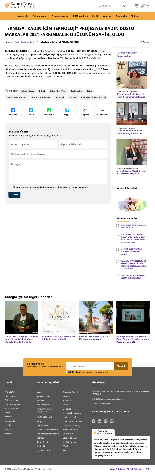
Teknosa (72, 97)
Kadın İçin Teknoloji (41, 97)
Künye (8, 429)
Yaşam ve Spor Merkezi (47, 429)
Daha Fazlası (102, 114)
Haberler (67, 400)
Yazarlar (107, 16)
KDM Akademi (80, 16)
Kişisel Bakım (42, 425)
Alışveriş (40, 392)
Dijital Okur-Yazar (58, 91)
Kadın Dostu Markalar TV (26, 42)
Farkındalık (76, 91)
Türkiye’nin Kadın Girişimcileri (126, 54)
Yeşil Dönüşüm (69, 442)
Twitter (31, 114)
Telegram (84, 114)
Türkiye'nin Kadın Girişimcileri (44, 410)
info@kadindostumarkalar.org (109, 399)
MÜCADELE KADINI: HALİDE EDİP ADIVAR (133, 226)
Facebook (13, 114)
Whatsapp (49, 114)
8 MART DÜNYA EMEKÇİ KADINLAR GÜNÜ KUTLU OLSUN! (132, 251)
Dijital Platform (43, 450)
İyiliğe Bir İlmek (43, 396)
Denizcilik (41, 446)
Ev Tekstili (41, 400)
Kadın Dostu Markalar (17, 97)
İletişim (135, 16)
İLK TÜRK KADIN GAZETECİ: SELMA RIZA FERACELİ (133, 276)
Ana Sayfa (9, 392)
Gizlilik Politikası (135, 469)
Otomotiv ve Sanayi (72, 425)
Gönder (14, 194)
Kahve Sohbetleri (70, 429)
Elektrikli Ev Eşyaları (72, 413)
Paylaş (146, 42)
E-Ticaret (67, 409)
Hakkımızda (22, 16)
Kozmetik (41, 438)
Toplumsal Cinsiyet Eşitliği (93, 97)
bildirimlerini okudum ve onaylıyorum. (88, 372)
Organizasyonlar (60, 16)
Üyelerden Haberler (72, 417)
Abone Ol (121, 366)
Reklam (8, 433)
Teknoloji (59, 97)
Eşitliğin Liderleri (44, 417)
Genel (65, 404)
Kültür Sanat (42, 442)
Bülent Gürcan (27, 91)
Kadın (89, 91)
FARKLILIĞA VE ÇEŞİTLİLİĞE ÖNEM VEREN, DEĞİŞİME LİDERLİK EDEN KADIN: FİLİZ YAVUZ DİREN (134, 265)
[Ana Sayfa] (20, 7)
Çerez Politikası (117, 469)
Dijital (42, 91)
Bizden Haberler (44, 404)
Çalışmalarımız (39, 16)
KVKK (147, 469)
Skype (67, 114)
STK (64, 450)
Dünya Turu (68, 433)
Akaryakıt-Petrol (70, 392)
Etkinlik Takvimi (70, 438)
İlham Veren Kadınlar (72, 421)
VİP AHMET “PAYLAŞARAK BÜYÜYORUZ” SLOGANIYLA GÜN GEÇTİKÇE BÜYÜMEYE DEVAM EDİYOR (133, 238)
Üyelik (95, 16)
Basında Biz (121, 16)
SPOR (65, 446)
